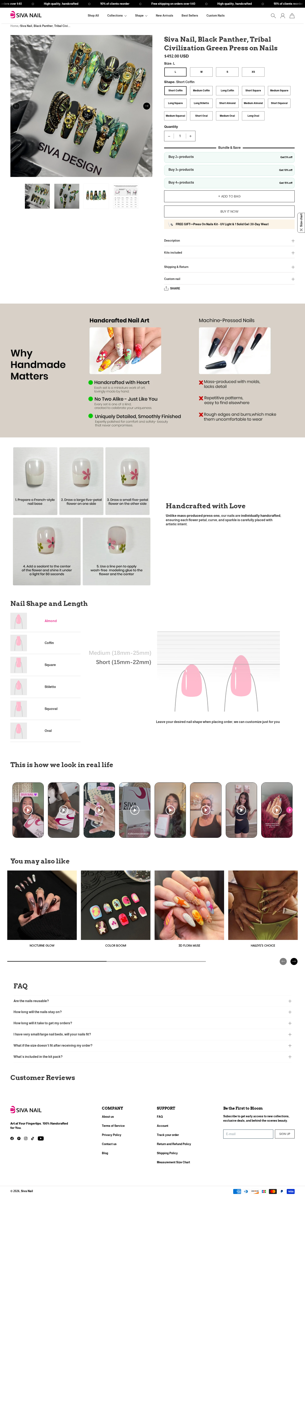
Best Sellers (190, 15)
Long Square (175, 103)
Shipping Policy (167, 1153)
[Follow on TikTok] (32, 1138)
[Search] (273, 15)
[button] (117, 15)
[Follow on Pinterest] (19, 1138)
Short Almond (227, 103)
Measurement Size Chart (173, 1162)
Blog (105, 1153)
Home (14, 26)
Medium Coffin (201, 90)
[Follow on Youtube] (41, 1138)
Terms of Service (113, 1125)
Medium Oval (227, 115)
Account (162, 1125)
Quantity (171, 126)
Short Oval (201, 115)
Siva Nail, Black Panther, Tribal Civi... (45, 26)
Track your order (168, 1135)
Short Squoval (279, 103)
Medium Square (279, 90)
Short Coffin (175, 90)
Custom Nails (215, 15)
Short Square (253, 90)
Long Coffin (227, 90)
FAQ (160, 1116)
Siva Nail (27, 1191)
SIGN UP (284, 1134)
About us (108, 1116)
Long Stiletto (201, 103)
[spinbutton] (180, 136)
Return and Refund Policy (174, 1144)
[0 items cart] (292, 15)
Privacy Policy (111, 1135)
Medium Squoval (175, 115)
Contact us (109, 1144)
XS (253, 71)
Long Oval (253, 115)
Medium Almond (253, 103)
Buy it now (229, 211)
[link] (42, 911)
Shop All (93, 15)
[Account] (282, 15)
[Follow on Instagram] (25, 1138)
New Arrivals (164, 15)
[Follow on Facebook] (12, 1138)
